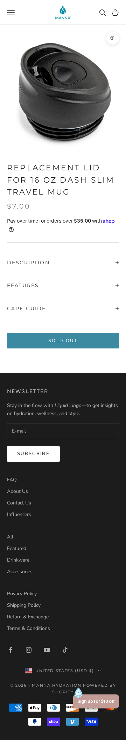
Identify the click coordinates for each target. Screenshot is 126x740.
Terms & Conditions (28, 628)
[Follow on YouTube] (46, 649)
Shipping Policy (24, 605)
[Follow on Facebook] (10, 649)
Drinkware (18, 560)
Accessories (20, 571)
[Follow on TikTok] (65, 649)
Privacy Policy (22, 593)
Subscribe (33, 453)
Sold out (63, 341)
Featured (16, 548)
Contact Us (19, 503)
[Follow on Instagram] (28, 649)
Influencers (19, 514)
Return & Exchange (28, 616)
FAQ (12, 479)
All (10, 537)
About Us (17, 491)
